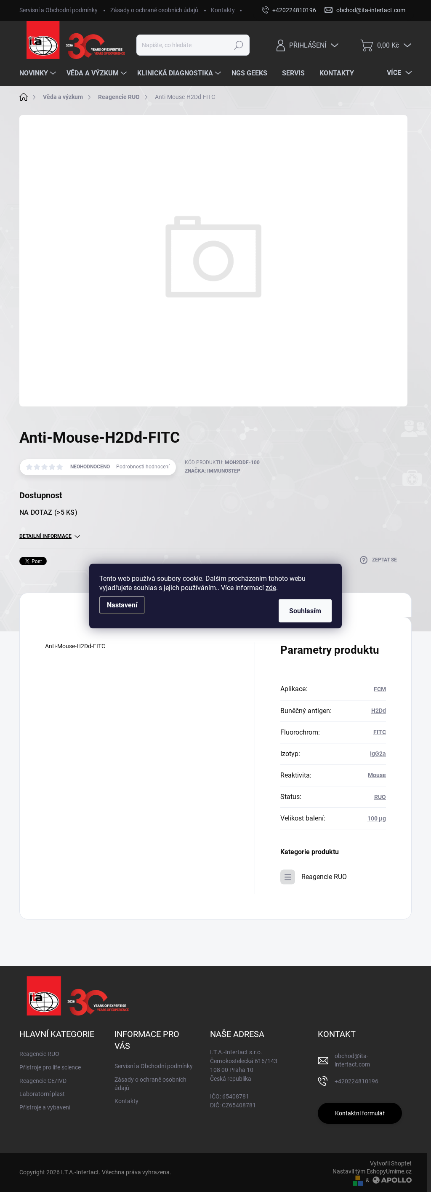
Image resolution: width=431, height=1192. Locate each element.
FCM (380, 689)
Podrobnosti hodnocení (143, 467)
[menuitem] (38, 73)
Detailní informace (45, 536)
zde (271, 588)
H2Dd (378, 710)
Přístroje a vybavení (44, 1107)
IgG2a (378, 753)
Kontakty (223, 10)
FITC (379, 732)
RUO (380, 797)
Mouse (377, 775)
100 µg (376, 818)
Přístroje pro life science (50, 1067)
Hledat (238, 45)
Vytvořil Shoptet (391, 1163)
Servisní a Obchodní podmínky (58, 10)
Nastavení (122, 605)
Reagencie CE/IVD (43, 1080)
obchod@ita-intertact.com (352, 1060)
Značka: (212, 471)
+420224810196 (356, 1081)
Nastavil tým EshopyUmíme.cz (372, 1171)
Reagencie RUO (324, 877)
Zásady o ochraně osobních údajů (154, 10)
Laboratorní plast (42, 1093)
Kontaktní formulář (360, 1113)
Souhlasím (305, 611)
